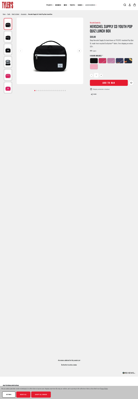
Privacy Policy (104, 388)
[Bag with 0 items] (135, 5)
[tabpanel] (50, 51)
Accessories (90, 5)
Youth (72, 5)
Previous (21, 51)
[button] (69, 364)
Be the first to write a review (69, 365)
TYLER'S (49, 5)
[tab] (34, 90)
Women (58, 5)
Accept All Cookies (41, 394)
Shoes (80, 5)
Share (94, 94)
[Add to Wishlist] (131, 82)
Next (79, 51)
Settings (8, 394)
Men (65, 5)
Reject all (23, 394)
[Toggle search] (124, 4)
